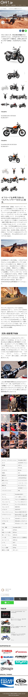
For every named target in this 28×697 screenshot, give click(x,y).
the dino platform (15, 695)
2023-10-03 (7, 21)
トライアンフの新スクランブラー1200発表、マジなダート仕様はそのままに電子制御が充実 (14, 16)
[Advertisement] (11, 561)
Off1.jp (6, 23)
